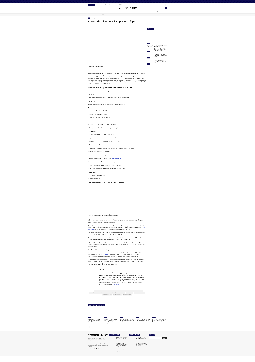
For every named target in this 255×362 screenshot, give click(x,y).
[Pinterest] (159, 8)
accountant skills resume (118, 290)
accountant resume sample (107, 290)
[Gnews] (162, 8)
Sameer (92, 24)
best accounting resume (127, 294)
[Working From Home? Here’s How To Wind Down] (131, 351)
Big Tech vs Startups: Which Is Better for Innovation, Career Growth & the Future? (159, 320)
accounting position (113, 292)
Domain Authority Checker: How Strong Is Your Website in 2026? (109, 4)
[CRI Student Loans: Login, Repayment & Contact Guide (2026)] (150, 56)
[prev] (164, 5)
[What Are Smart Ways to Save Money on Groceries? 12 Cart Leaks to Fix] (150, 50)
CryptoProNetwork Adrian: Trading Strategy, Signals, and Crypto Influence (157, 45)
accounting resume (129, 292)
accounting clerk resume (128, 290)
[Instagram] (155, 8)
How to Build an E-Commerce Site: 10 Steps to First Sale (121, 338)
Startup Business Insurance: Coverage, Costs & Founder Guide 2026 (94, 320)
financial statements (117, 158)
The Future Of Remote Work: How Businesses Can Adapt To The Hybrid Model (141, 344)
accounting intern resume (138, 290)
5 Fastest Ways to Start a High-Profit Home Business (141, 338)
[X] (160, 8)
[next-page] (91, 327)
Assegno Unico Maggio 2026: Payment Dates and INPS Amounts (160, 62)
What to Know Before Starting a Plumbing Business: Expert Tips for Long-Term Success (121, 345)
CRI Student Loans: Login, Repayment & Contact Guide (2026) (160, 55)
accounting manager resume (103, 292)
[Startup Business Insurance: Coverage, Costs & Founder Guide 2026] (95, 312)
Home (89, 14)
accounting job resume (93, 292)
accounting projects (121, 292)
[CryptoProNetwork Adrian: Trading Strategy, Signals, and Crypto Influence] (157, 37)
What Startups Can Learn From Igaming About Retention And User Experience (127, 320)
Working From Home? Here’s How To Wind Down (141, 349)
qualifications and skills (121, 219)
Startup (89, 317)
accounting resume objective (139, 292)
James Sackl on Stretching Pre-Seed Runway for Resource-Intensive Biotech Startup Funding (111, 321)
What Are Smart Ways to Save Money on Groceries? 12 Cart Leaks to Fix (160, 49)
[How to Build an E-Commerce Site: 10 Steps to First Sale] (112, 339)
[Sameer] (89, 25)
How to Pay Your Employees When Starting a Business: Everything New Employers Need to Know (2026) (121, 350)
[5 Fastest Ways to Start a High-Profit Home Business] (131, 339)
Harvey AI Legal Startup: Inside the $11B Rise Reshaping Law (143, 320)
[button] (166, 8)
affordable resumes (122, 263)
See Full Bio (117, 284)
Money (149, 43)
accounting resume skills (117, 294)
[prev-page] (89, 327)
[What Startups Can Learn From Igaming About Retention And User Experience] (127, 312)
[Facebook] (153, 8)
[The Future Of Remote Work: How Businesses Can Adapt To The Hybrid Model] (131, 345)
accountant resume (98, 290)
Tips (91, 14)
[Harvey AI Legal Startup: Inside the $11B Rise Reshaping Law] (143, 312)
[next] (166, 5)
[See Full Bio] (121, 284)
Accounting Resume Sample (107, 294)
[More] (168, 24)
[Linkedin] (157, 8)
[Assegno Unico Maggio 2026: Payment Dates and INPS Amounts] (150, 62)
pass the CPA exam (105, 254)
